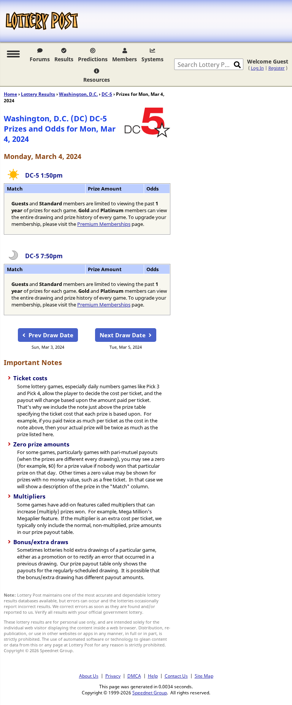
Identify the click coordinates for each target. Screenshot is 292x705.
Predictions (93, 59)
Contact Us (176, 676)
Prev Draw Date (51, 335)
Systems (152, 59)
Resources (96, 79)
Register (276, 68)
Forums (40, 59)
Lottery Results (38, 94)
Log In (257, 68)
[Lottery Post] (42, 21)
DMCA (134, 676)
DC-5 (107, 94)
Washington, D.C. (78, 94)
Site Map (204, 676)
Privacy (113, 676)
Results (63, 59)
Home (10, 94)
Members (124, 59)
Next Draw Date (123, 335)
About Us (88, 676)
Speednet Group (149, 692)
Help (153, 676)
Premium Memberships (103, 224)
